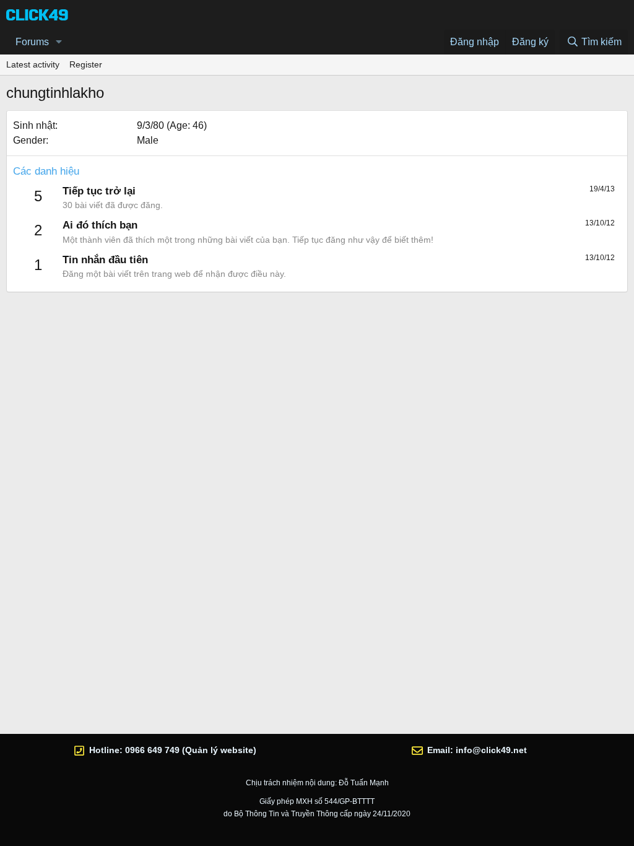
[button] (59, 42)
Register (85, 64)
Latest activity (32, 64)
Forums (32, 42)
